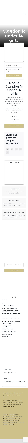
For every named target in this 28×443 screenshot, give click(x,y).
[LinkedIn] (16, 149)
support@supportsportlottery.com (14, 381)
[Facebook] (7, 149)
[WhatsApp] (20, 149)
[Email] (7, 152)
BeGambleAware (8, 406)
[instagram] (15, 297)
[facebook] (12, 297)
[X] (12, 149)
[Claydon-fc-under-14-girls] (14, 289)
